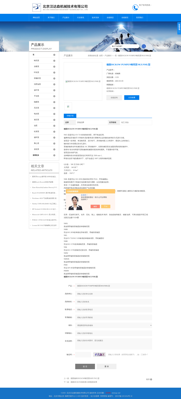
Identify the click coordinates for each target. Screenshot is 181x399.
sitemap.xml (116, 393)
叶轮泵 (36, 72)
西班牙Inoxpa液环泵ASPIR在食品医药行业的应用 (45, 177)
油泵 (35, 126)
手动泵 (36, 96)
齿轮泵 (36, 149)
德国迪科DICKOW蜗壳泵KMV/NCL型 (85, 378)
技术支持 (95, 17)
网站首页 (36, 17)
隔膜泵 (36, 102)
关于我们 (51, 17)
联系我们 (139, 17)
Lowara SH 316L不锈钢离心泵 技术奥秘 (45, 225)
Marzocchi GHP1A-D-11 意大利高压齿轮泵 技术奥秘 (45, 214)
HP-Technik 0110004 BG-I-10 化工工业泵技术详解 (45, 209)
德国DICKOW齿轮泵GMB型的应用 (84, 382)
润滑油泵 (37, 84)
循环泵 (36, 137)
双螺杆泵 (37, 78)
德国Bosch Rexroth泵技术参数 (42, 182)
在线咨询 (114, 98)
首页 (101, 56)
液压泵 (36, 120)
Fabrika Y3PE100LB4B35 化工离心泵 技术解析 (45, 204)
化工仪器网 (94, 396)
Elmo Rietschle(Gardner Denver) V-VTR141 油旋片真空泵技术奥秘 (45, 187)
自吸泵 (36, 66)
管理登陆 (103, 396)
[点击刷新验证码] (99, 355)
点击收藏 (131, 97)
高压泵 (36, 108)
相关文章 (37, 166)
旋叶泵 (36, 90)
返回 (148, 379)
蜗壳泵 (36, 60)
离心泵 (36, 143)
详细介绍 (70, 116)
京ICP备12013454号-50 (123, 396)
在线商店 (110, 17)
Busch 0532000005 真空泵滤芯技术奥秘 (45, 193)
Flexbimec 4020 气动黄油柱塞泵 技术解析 (45, 198)
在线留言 (125, 17)
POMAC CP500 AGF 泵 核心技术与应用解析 (45, 220)
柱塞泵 (36, 131)
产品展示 (65, 17)
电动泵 (36, 114)
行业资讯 (80, 17)
